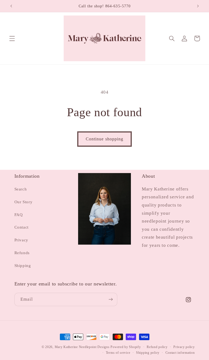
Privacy (21, 240)
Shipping (22, 265)
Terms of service (118, 352)
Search (20, 189)
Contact (21, 227)
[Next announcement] (198, 6)
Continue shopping (104, 139)
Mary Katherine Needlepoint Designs (82, 347)
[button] (12, 38)
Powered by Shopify (125, 347)
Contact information (180, 352)
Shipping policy (147, 352)
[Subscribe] (110, 299)
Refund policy (157, 347)
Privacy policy (184, 347)
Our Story (23, 202)
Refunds (22, 253)
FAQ (18, 215)
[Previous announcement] (11, 6)
